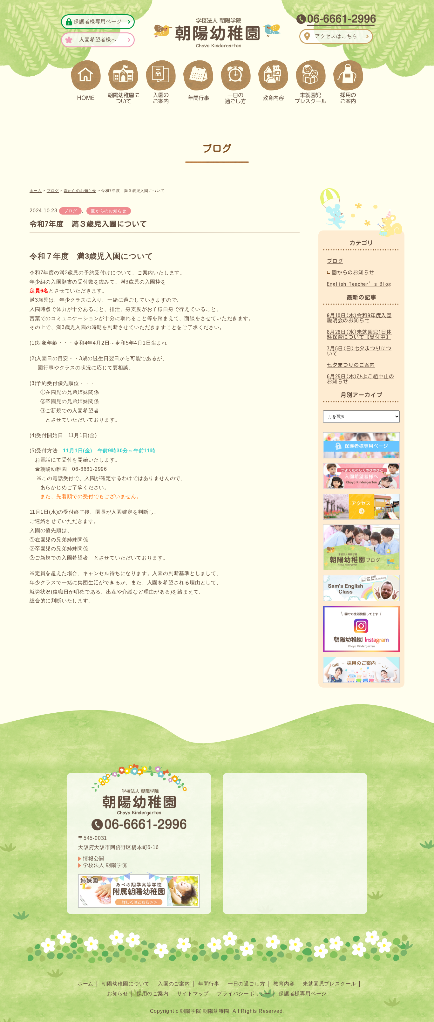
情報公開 (93, 858)
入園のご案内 (174, 983)
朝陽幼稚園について (126, 983)
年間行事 (209, 983)
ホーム (85, 983)
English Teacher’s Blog (359, 283)
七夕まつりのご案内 (351, 364)
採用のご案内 (153, 993)
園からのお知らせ (108, 211)
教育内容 (284, 983)
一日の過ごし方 (246, 983)
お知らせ (117, 993)
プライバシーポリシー (243, 993)
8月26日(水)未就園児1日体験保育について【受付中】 (359, 334)
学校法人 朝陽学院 (105, 865)
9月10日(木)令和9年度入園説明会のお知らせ (359, 318)
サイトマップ (193, 993)
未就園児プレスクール (329, 983)
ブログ (70, 211)
